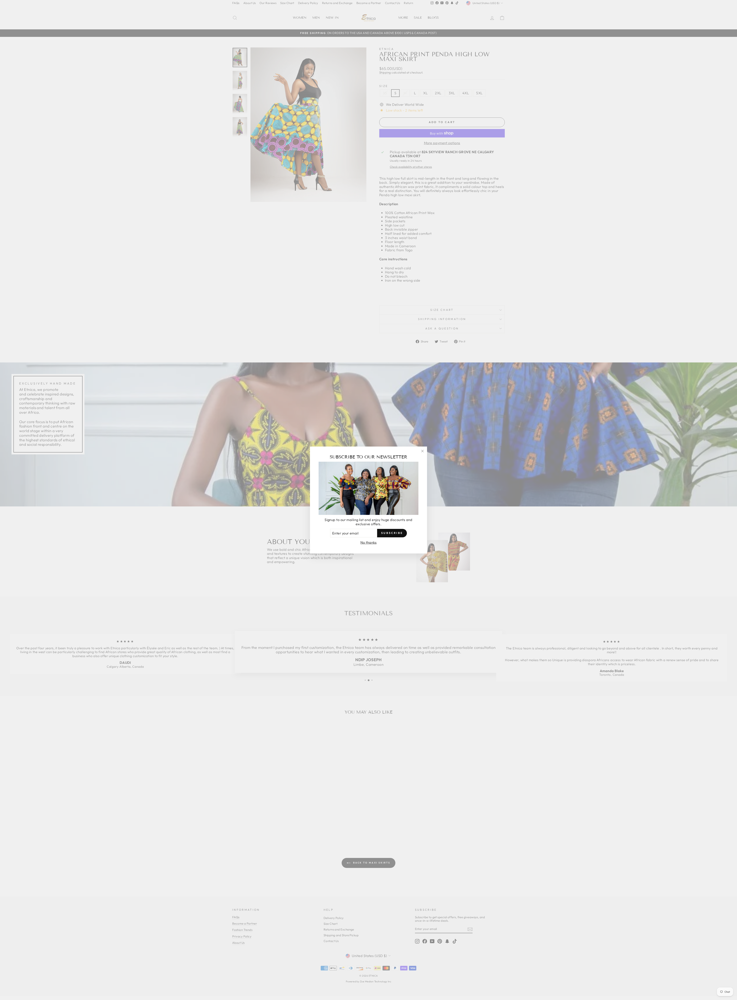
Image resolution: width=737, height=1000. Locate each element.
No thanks (368, 542)
